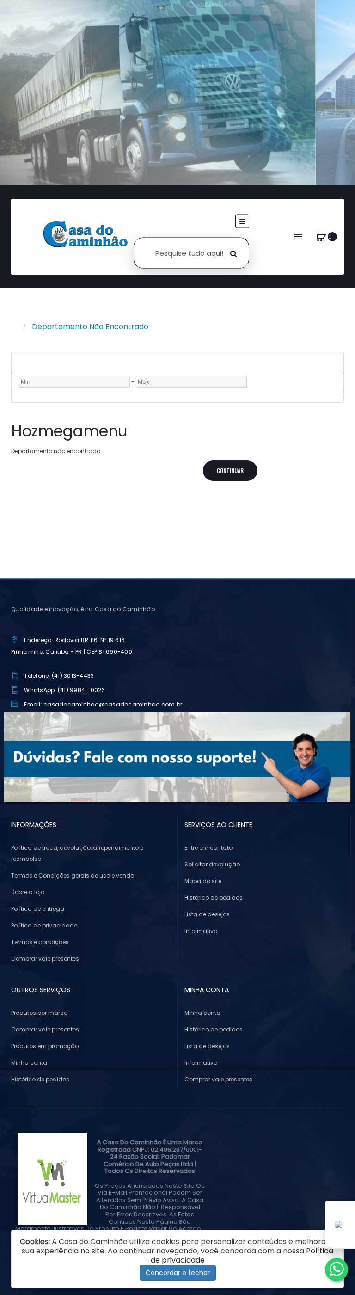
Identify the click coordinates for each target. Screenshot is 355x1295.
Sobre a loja (28, 892)
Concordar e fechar (178, 1272)
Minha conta (29, 1063)
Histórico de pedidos (213, 898)
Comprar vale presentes (45, 959)
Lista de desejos (207, 914)
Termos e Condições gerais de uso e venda (73, 875)
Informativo (200, 931)
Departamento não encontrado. (91, 326)
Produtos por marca (39, 1013)
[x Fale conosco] (336, 1269)
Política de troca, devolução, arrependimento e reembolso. (77, 853)
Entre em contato (208, 848)
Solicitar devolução (212, 864)
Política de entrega (37, 909)
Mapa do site (202, 881)
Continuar (230, 470)
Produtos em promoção (45, 1046)
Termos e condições (40, 942)
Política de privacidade (44, 925)
